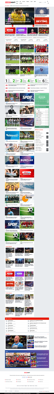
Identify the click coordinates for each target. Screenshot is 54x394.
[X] (24, 377)
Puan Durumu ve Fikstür (9, 381)
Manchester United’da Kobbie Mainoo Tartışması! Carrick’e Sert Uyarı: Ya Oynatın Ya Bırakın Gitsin (26, 218)
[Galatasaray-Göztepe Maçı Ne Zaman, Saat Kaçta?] (27, 237)
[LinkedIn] (27, 377)
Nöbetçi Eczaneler (8, 379)
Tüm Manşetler (19, 381)
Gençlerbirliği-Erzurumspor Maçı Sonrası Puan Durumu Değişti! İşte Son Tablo (11, 243)
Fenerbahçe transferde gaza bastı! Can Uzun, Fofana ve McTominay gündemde (39, 81)
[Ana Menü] (48, 3)
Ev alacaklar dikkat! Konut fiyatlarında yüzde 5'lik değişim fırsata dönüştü (26, 154)
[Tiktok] (30, 377)
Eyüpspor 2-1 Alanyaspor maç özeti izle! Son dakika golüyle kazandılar (26, 141)
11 (19, 25)
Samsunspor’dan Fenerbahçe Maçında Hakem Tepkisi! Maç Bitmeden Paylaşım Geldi (11, 129)
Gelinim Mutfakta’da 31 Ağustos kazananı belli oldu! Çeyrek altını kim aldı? (12, 103)
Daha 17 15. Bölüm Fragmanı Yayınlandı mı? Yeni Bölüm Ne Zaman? (26, 116)
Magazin (27, 1)
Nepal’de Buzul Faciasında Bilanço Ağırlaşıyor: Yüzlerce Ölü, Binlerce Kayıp (26, 193)
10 (18, 25)
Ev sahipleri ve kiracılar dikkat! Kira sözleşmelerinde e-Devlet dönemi (11, 154)
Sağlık (35, 1)
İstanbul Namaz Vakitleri (31, 379)
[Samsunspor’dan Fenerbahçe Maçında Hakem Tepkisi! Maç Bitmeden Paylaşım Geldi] (12, 122)
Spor (20, 1)
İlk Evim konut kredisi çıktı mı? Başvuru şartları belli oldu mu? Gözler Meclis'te (10, 81)
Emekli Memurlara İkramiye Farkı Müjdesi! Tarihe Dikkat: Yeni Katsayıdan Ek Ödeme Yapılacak (12, 180)
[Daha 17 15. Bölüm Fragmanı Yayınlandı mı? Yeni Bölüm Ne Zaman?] (27, 110)
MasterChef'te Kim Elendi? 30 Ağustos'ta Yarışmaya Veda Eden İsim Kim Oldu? (26, 128)
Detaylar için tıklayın (42, 126)
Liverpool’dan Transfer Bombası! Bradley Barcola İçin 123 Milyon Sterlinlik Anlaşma (12, 231)
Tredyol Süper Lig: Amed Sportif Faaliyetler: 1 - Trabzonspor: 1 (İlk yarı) (37, 91)
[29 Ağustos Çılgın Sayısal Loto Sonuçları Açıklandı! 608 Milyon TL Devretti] (27, 173)
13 (22, 25)
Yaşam (31, 1)
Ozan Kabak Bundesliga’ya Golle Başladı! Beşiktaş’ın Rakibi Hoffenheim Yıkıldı (11, 217)
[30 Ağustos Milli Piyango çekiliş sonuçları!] (12, 135)
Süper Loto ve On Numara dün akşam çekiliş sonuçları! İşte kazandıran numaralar (47, 81)
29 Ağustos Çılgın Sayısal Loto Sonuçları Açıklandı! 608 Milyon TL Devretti (26, 179)
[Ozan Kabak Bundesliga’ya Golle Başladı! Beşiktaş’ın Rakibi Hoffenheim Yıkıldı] (12, 211)
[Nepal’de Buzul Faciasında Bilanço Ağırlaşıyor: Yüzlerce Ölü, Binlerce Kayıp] (27, 186)
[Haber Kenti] (10, 2)
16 (26, 25)
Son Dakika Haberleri (31, 381)
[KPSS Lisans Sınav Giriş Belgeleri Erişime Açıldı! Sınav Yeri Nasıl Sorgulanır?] (27, 199)
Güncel (17, 1)
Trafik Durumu (41, 379)
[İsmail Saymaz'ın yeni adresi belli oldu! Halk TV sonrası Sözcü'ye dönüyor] (12, 160)
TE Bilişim (44, 391)
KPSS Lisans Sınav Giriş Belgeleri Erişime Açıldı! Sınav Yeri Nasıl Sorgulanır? (26, 205)
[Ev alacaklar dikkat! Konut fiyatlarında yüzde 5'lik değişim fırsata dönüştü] (27, 147)
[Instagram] (25, 377)
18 (29, 25)
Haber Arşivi (41, 381)
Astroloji (20, 3)
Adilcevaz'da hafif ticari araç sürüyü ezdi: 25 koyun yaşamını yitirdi (21, 5)
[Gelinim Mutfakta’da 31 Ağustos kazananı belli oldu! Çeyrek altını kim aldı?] (12, 97)
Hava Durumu (19, 379)
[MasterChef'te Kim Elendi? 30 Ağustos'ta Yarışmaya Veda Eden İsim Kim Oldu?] (27, 122)
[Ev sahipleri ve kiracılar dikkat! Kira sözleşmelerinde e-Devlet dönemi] (12, 147)
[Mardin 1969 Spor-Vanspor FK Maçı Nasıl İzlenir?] (12, 199)
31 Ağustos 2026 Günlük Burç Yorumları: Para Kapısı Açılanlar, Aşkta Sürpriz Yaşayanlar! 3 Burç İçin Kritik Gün (26, 167)
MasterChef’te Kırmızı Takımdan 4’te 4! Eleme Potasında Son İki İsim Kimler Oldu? (12, 193)
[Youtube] (28, 377)
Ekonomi (23, 1)
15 (25, 25)
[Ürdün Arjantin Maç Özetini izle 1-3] (33, 365)
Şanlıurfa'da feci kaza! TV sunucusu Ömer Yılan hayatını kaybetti (12, 116)
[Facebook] (22, 377)
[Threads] (31, 377)
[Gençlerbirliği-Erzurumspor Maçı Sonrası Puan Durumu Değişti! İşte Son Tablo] (12, 237)
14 (23, 25)
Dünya (17, 3)
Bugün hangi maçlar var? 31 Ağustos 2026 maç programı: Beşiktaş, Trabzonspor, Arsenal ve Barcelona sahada (32, 81)
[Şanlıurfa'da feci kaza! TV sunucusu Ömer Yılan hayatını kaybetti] (12, 110)
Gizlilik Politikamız (33, 393)
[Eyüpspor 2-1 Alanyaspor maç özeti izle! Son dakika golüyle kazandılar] (27, 135)
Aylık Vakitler (37, 104)
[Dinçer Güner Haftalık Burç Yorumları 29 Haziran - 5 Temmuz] (30, 341)
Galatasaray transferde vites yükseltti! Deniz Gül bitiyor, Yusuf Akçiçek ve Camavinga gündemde (17, 81)
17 (27, 25)
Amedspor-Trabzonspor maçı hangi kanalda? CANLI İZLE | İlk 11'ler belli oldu (24, 81)
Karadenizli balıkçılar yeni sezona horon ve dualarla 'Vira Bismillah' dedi (27, 37)
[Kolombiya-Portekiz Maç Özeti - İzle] (33, 361)
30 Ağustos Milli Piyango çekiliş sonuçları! (12, 141)
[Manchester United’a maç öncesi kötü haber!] (27, 224)
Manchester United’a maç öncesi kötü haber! (26, 230)
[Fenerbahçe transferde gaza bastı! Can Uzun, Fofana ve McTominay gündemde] (27, 97)
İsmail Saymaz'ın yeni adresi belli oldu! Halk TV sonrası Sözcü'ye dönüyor (12, 166)
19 (30, 25)
